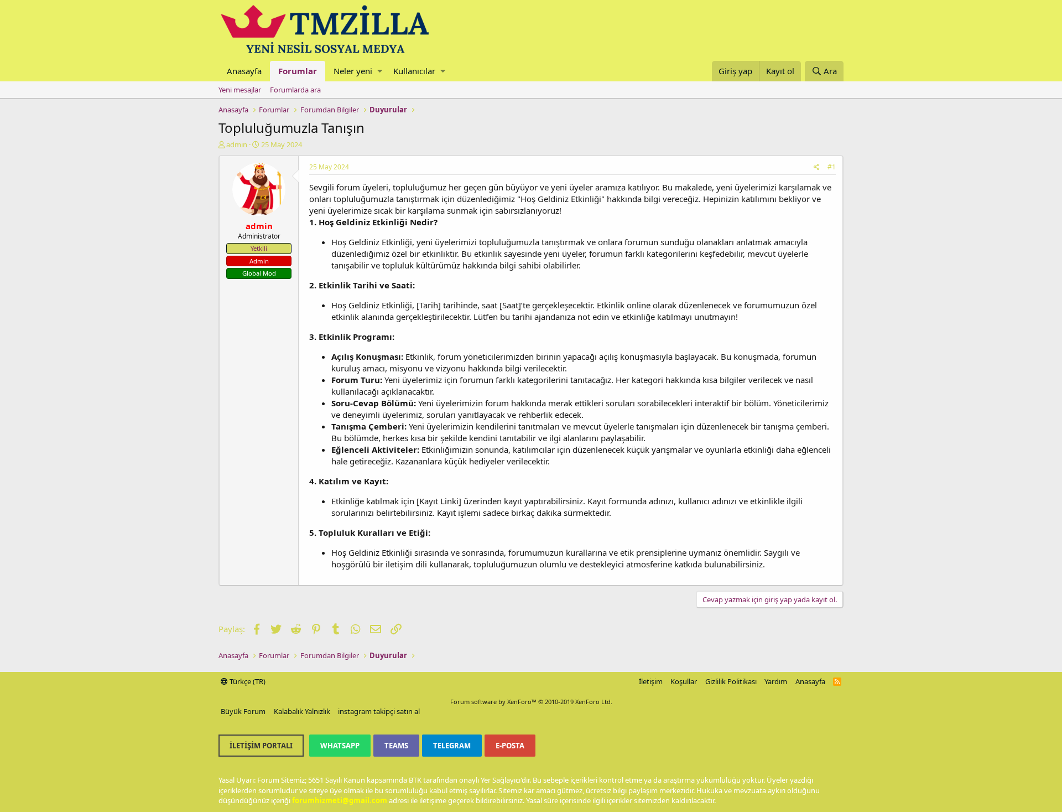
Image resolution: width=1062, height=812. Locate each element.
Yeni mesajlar (239, 90)
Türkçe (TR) (247, 681)
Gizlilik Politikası (731, 681)
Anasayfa (244, 70)
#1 (831, 167)
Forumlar (297, 70)
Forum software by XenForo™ (531, 701)
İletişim (651, 681)
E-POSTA (510, 746)
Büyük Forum (243, 711)
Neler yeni (353, 70)
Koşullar (683, 681)
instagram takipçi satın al (379, 711)
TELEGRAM (452, 746)
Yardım (775, 681)
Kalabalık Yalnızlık (302, 711)
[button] (379, 71)
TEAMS (396, 746)
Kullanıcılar (414, 70)
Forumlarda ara (295, 90)
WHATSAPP (340, 746)
